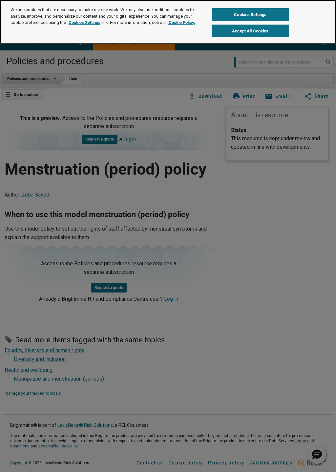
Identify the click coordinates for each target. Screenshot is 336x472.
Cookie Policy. (181, 22)
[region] (168, 22)
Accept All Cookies (250, 30)
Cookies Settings (84, 22)
